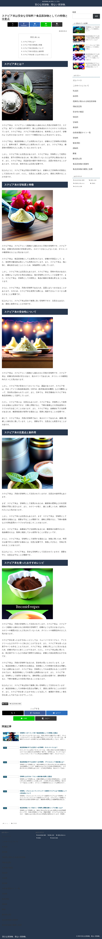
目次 (32, 37)
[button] (57, 24)
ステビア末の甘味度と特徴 (32, 45)
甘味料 (6, 703)
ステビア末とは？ (29, 42)
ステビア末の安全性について (33, 48)
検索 (74, 12)
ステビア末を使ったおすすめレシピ (35, 54)
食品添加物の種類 (16, 703)
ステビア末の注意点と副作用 (33, 51)
